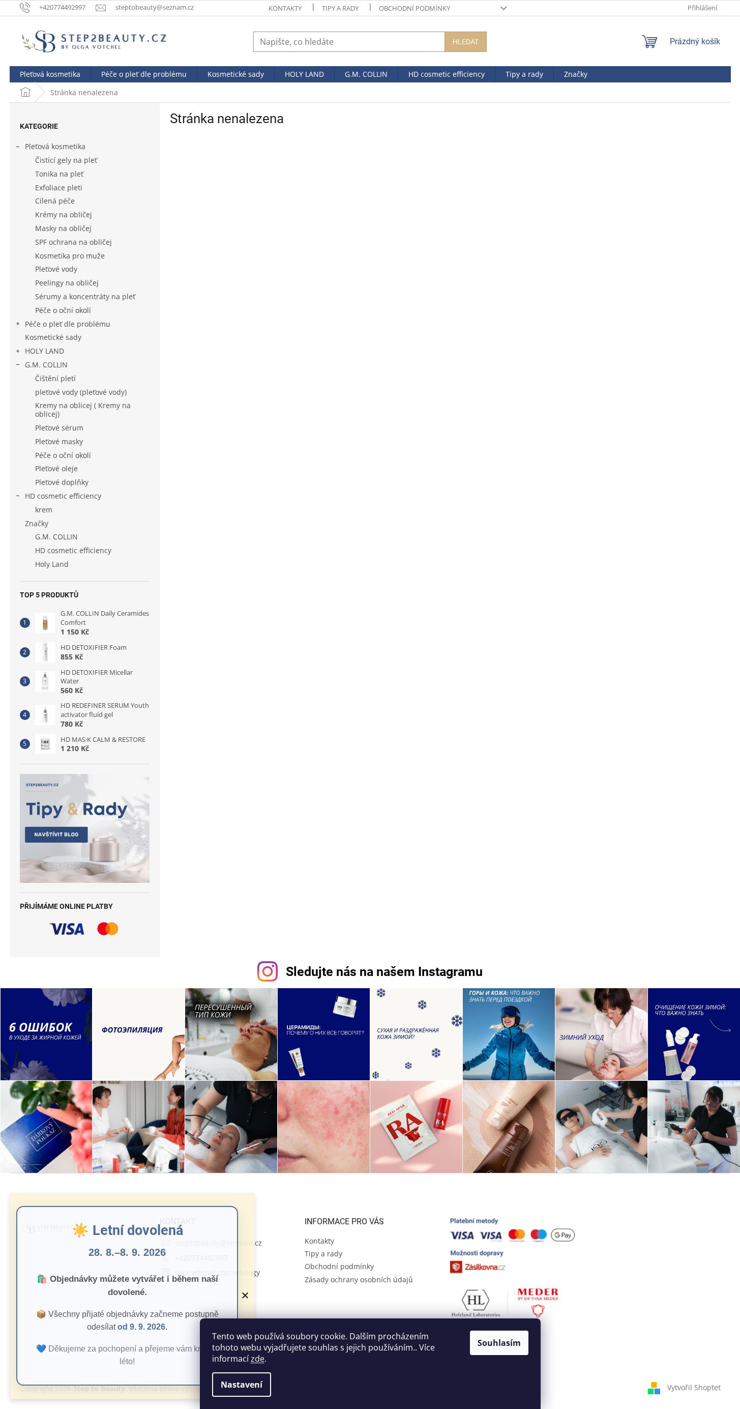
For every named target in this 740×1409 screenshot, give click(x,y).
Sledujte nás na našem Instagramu (384, 971)
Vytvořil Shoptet (694, 1387)
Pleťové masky (59, 441)
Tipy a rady (340, 8)
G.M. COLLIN (46, 364)
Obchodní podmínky (414, 8)
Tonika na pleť (59, 174)
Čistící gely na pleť (66, 160)
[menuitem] (50, 74)
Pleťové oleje (56, 468)
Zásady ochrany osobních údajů (359, 1279)
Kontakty (285, 8)
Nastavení (241, 1384)
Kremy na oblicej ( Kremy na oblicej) (83, 409)
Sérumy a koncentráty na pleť (85, 296)
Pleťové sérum (59, 428)
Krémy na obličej (63, 214)
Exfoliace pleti (58, 187)
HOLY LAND (44, 351)
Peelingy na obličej (67, 282)
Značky (36, 523)
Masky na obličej (63, 228)
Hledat (466, 42)
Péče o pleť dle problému (67, 324)
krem (43, 509)
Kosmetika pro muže (70, 256)
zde (257, 1358)
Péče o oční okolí (63, 310)
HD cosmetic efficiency (63, 496)
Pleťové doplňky (61, 482)
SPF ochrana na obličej (73, 242)
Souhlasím (499, 1342)
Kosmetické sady (53, 337)
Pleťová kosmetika (55, 146)
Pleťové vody (56, 269)
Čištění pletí (55, 378)
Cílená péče (55, 201)
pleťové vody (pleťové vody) (81, 392)
